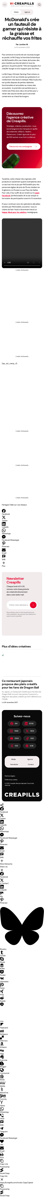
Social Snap (5, 1173)
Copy (28, 1182)
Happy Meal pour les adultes (14, 212)
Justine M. (23, 44)
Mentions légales (10, 776)
